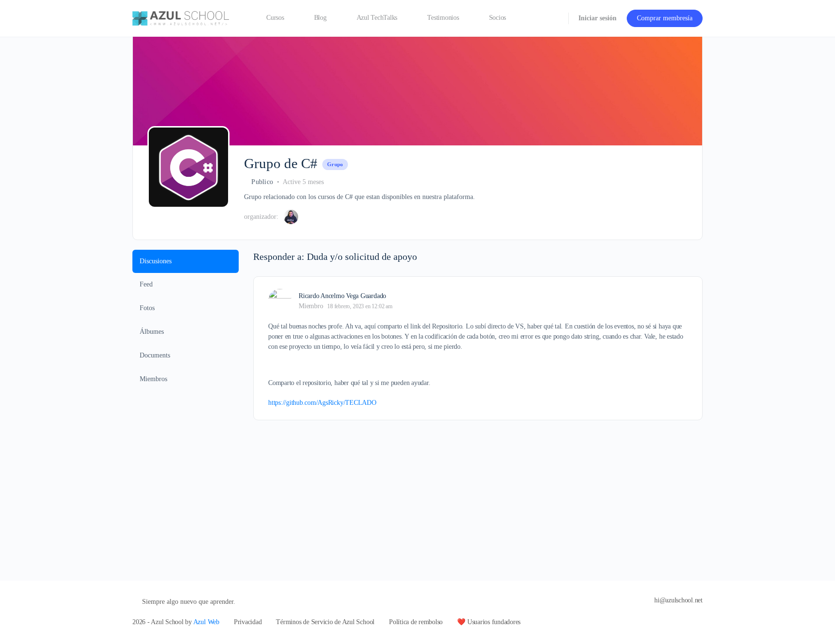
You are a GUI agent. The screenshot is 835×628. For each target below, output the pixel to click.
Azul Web (206, 622)
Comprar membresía (664, 18)
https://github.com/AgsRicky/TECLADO (322, 402)
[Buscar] (554, 18)
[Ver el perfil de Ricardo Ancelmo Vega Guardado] (279, 300)
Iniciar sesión (597, 18)
